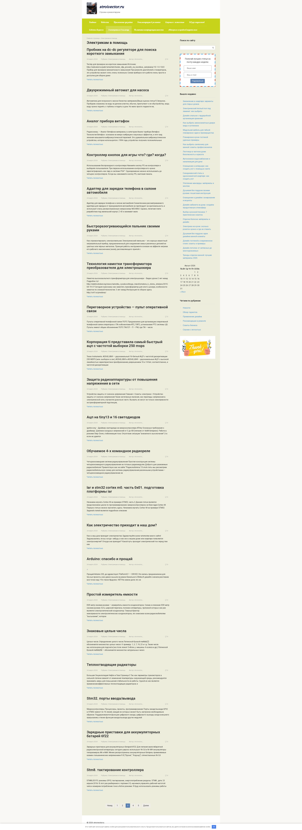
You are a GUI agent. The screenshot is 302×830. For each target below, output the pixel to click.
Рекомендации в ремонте (149, 22)
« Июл (182, 292)
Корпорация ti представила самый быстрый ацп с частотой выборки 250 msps (124, 344)
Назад (109, 805)
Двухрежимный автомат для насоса (118, 90)
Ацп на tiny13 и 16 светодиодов (113, 417)
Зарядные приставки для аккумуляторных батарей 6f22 (123, 734)
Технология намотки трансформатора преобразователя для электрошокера (119, 266)
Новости (105, 22)
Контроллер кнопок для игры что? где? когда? (126, 155)
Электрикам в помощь (118, 29)
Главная (92, 22)
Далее (146, 805)
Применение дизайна (123, 22)
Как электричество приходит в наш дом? (122, 525)
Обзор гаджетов (197, 22)
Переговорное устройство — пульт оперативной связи (127, 309)
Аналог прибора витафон (108, 121)
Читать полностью (95, 79)
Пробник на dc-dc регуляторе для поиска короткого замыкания (121, 52)
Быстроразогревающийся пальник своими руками (123, 228)
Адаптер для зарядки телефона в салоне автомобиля (121, 190)
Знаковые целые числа (106, 631)
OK (214, 827)
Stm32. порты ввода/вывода (111, 698)
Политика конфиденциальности (149, 29)
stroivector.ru (111, 6)
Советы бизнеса (96, 29)
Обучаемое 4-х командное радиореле (118, 451)
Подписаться (197, 81)
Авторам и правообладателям (182, 29)
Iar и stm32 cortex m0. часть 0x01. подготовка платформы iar (125, 489)
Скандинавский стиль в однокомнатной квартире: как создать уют (196, 176)
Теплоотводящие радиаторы (111, 665)
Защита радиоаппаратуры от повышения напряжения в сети (122, 381)
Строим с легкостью (174, 22)
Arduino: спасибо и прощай (109, 559)
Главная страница (93, 38)
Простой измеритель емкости (112, 594)
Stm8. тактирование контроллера (115, 770)
